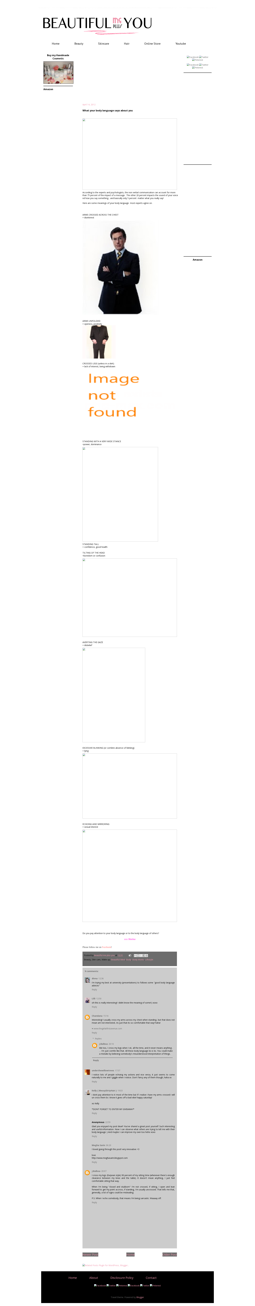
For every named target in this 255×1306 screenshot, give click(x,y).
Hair (126, 43)
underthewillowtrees (103, 1070)
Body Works (138, 959)
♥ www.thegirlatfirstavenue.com (107, 1028)
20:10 (111, 1043)
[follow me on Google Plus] (193, 64)
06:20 (108, 1145)
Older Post (169, 1255)
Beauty (78, 43)
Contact (151, 1278)
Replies (98, 1038)
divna (95, 978)
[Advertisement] (129, 78)
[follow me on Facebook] (193, 57)
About (93, 1278)
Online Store (152, 43)
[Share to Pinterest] (146, 955)
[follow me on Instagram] (197, 67)
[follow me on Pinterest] (197, 59)
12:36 (101, 978)
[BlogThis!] (138, 955)
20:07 (103, 1171)
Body (128, 959)
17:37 (117, 1070)
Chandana (97, 1015)
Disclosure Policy (121, 1278)
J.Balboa (103, 1043)
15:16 (105, 1015)
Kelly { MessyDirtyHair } (104, 1090)
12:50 (98, 998)
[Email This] (135, 955)
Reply (94, 989)
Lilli (93, 998)
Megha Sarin (98, 1145)
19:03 (120, 1090)
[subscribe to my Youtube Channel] (203, 64)
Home (55, 43)
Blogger (140, 1297)
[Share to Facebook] (143, 955)
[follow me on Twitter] (203, 57)
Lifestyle (149, 959)
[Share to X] (140, 955)
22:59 (107, 1122)
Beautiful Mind (118, 959)
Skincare (103, 43)
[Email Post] (130, 955)
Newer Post (90, 1255)
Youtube (180, 43)
